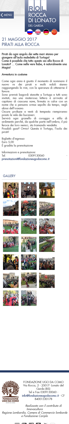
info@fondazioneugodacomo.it (40, 395)
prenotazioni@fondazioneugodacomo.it (25, 159)
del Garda (42, 20)
